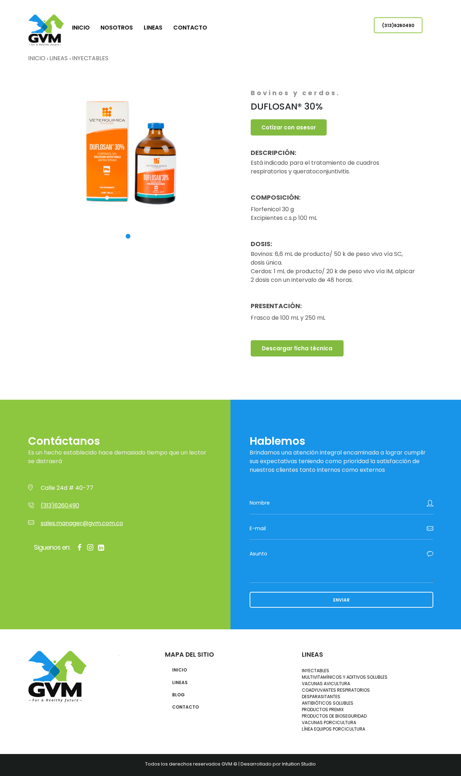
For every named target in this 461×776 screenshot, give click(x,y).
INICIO (36, 58)
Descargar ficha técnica (297, 348)
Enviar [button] (341, 600)
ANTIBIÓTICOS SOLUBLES (327, 703)
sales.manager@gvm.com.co (82, 523)
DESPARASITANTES (321, 696)
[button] (128, 236)
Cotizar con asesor (288, 127)
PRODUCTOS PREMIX (323, 709)
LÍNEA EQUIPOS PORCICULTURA (333, 729)
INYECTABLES (90, 58)
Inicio (81, 28)
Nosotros (116, 28)
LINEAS (59, 58)
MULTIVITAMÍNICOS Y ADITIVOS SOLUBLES (345, 677)
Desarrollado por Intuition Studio (278, 764)
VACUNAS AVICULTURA (326, 683)
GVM (46, 30)
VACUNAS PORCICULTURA (329, 722)
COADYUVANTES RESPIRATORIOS (336, 690)
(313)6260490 (398, 25)
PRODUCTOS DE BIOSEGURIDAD (334, 716)
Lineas (153, 28)
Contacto (190, 28)
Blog (178, 694)
